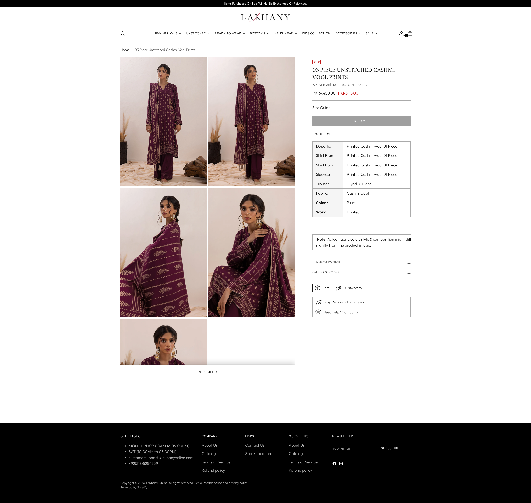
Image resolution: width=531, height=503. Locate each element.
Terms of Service (216, 461)
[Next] (337, 3)
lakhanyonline (324, 84)
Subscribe (390, 448)
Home (125, 49)
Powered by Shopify (133, 487)
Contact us (350, 312)
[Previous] (193, 3)
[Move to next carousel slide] (407, 408)
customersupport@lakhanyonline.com (161, 457)
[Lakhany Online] (265, 17)
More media (207, 372)
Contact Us (254, 445)
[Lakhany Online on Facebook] (334, 464)
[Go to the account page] (400, 33)
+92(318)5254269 (143, 463)
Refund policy (213, 470)
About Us (210, 445)
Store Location (258, 453)
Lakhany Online (156, 483)
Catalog (209, 453)
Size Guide (321, 107)
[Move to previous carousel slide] (397, 408)
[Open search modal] (122, 33)
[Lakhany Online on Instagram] (341, 464)
